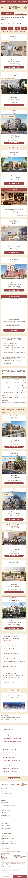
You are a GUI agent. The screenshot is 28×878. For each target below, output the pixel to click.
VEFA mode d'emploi (5, 836)
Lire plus (14, 710)
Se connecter (4, 826)
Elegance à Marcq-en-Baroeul (9, 656)
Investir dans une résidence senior (8, 843)
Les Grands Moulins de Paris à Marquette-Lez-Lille (14, 661)
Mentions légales (4, 802)
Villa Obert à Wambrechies (8, 648)
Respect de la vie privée (6, 804)
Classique (8, 13)
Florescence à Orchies (8, 640)
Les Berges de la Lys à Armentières (10, 645)
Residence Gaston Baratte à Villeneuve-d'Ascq (13, 669)
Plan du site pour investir (6, 793)
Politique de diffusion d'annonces (8, 805)
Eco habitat (3, 818)
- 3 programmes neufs (9, 733)
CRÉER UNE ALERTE (14, 147)
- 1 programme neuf (10, 749)
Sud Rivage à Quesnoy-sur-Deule (10, 666)
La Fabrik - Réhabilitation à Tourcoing (11, 653)
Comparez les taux (14, 778)
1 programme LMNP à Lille (9, 682)
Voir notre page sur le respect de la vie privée (9, 872)
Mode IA (21, 13)
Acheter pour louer (5, 848)
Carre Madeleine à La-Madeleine (10, 658)
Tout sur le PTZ (4, 835)
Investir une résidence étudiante (8, 841)
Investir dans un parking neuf (7, 838)
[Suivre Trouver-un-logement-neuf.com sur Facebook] (1, 788)
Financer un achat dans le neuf (7, 840)
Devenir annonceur (5, 825)
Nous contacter (4, 812)
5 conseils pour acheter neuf (7, 849)
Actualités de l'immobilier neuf (7, 817)
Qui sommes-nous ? (5, 808)
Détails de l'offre (14, 92)
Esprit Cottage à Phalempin (9, 650)
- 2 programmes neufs (12, 738)
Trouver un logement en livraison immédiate (10, 851)
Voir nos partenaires (5, 828)
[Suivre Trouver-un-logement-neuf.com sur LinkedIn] (6, 788)
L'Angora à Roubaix (7, 643)
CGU (2, 807)
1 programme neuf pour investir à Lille (11, 677)
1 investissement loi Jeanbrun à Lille (11, 680)
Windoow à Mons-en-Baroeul (9, 663)
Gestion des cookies (5, 810)
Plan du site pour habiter (6, 791)
